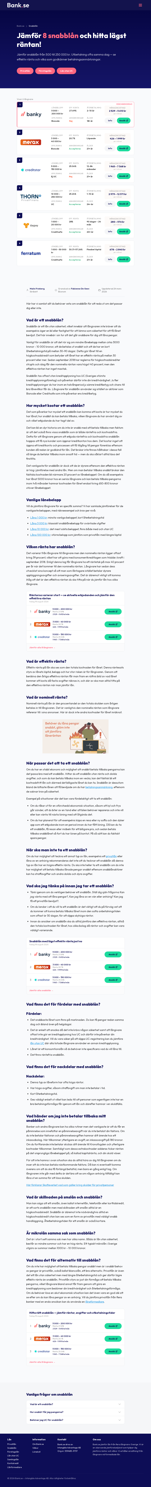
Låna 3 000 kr (38, 523)
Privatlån (25, 71)
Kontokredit (13, 1463)
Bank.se (20, 26)
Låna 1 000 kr (38, 517)
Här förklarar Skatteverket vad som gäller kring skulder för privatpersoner (70, 1185)
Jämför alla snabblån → (41, 990)
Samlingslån (13, 1459)
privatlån (111, 856)
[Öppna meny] (140, 5)
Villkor (35, 1448)
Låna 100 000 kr (40, 535)
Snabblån (11, 1448)
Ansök (122, 120)
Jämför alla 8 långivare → (42, 647)
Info (110, 120)
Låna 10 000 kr (39, 529)
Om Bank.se (38, 1444)
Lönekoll (36, 1451)
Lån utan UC (66, 71)
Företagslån (45, 71)
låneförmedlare (94, 1301)
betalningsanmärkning (99, 787)
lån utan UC (37, 1043)
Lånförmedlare (14, 1467)
